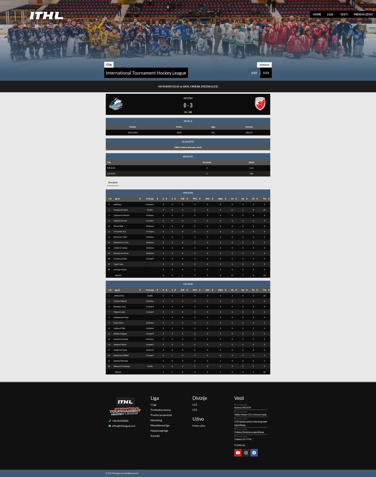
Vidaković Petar (120, 350)
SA (232, 198)
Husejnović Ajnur (121, 209)
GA (242, 198)
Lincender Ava (120, 231)
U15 (254, 73)
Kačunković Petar (121, 317)
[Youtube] (238, 452)
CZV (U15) (111, 173)
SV (253, 198)
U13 (266, 73)
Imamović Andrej (121, 339)
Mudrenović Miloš (121, 355)
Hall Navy (117, 204)
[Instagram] (246, 452)
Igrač (117, 198)
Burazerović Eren (121, 253)
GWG (220, 198)
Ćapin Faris (118, 264)
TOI (264, 198)
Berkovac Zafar (120, 237)
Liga (330, 14)
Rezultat (113, 182)
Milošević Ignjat (120, 333)
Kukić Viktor (119, 322)
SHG (207, 198)
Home (317, 14)
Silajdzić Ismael (120, 220)
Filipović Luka (119, 312)
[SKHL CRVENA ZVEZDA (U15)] (240, 104)
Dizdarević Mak (120, 258)
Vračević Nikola (120, 301)
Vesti (344, 14)
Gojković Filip (119, 328)
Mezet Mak (118, 226)
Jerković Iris (119, 295)
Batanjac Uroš (120, 306)
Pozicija (150, 198)
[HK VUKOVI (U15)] (135, 104)
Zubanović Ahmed (121, 215)
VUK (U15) (111, 168)
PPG (195, 198)
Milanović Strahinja (122, 366)
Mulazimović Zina (121, 242)
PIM (182, 198)
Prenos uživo (363, 14)
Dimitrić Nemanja (121, 360)
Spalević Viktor (120, 344)
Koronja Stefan (120, 269)
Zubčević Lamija (120, 247)
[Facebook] (254, 452)
